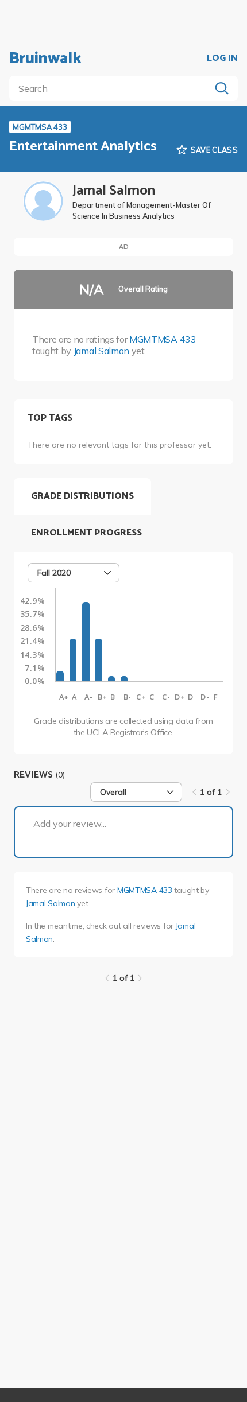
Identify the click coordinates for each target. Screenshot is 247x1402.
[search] (112, 88)
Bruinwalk (45, 58)
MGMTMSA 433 (162, 339)
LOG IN (222, 58)
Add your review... (69, 823)
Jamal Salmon (101, 350)
